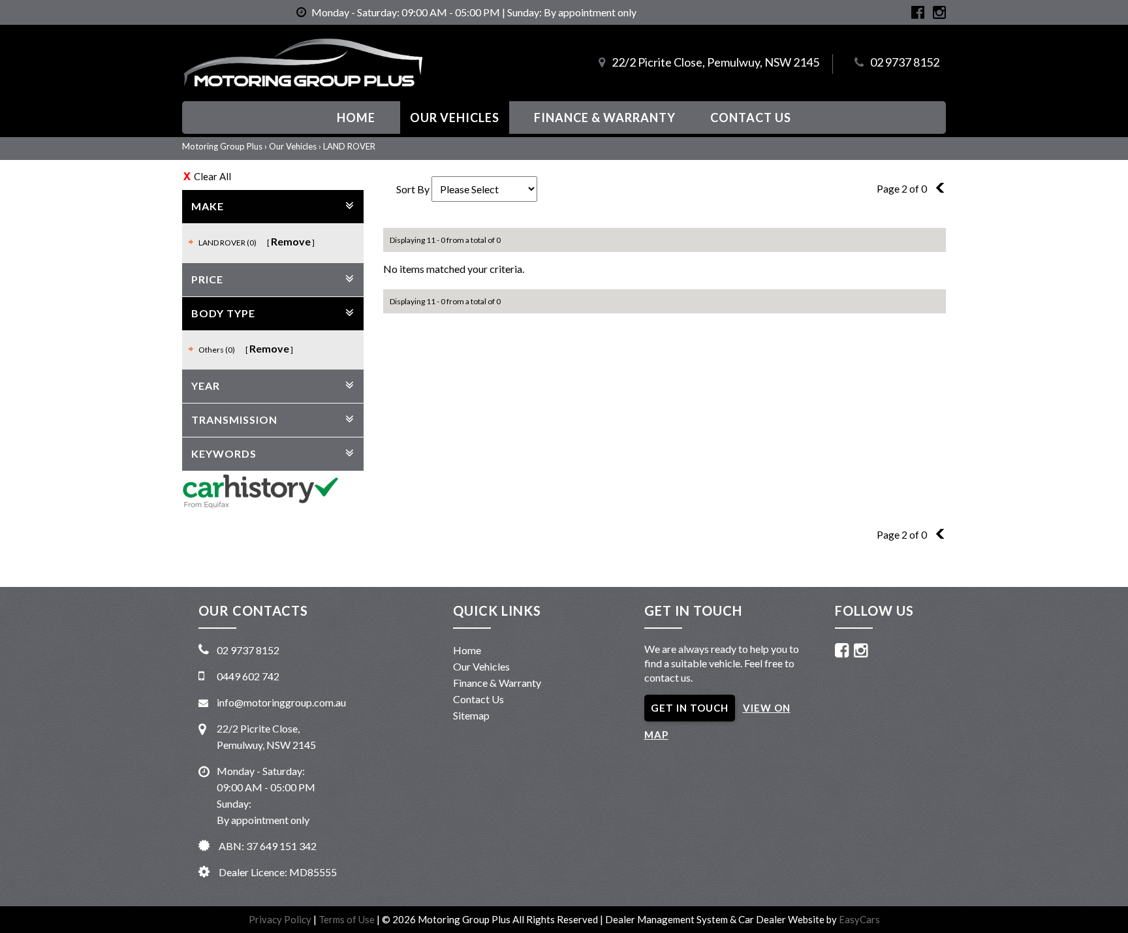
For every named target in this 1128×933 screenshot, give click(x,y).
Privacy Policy (281, 919)
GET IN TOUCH (689, 708)
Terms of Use (348, 919)
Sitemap (471, 715)
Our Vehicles (454, 117)
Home (356, 117)
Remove (291, 241)
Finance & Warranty (605, 117)
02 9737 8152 (904, 62)
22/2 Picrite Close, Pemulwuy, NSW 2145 (715, 62)
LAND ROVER (349, 146)
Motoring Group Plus (222, 146)
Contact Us (750, 117)
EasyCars (859, 919)
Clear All (212, 176)
